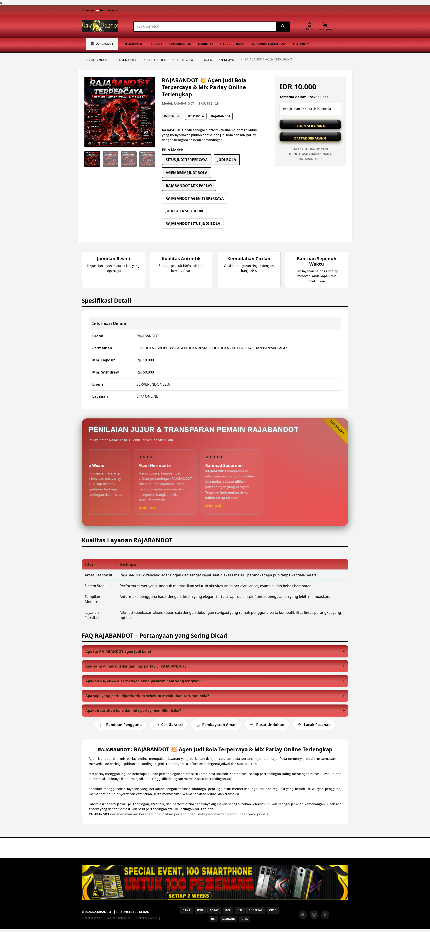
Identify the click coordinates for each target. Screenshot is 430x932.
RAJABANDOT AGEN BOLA (268, 44)
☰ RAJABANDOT (102, 44)
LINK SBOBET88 (180, 44)
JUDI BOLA (184, 60)
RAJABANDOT (134, 44)
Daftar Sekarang (310, 138)
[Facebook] (303, 915)
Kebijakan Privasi (92, 918)
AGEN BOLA (128, 60)
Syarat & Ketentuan (119, 918)
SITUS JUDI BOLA (232, 44)
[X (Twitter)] (325, 915)
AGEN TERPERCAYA (219, 60)
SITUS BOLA (156, 60)
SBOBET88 (205, 44)
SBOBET (157, 44)
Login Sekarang (310, 126)
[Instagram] (314, 915)
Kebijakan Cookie (146, 918)
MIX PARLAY (301, 44)
